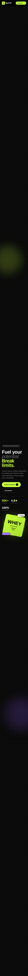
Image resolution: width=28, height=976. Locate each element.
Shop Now (20, 3)
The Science (8, 490)
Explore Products (9, 484)
